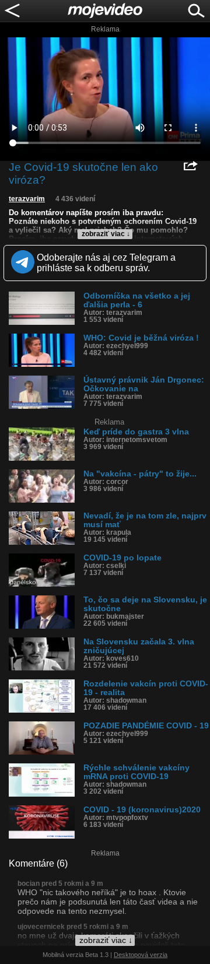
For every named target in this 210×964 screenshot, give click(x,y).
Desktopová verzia (140, 954)
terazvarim (27, 198)
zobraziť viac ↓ (106, 234)
